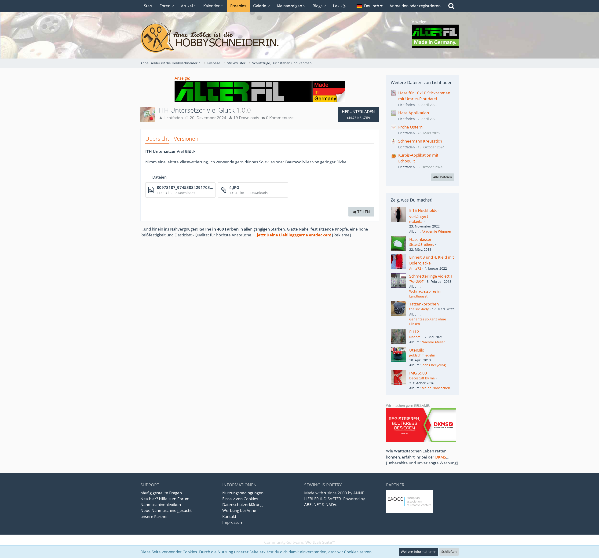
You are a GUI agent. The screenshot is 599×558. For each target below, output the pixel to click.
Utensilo (416, 350)
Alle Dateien (442, 177)
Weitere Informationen (418, 551)
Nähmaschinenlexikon (160, 504)
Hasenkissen (420, 239)
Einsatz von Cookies (240, 498)
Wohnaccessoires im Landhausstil (425, 293)
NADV (330, 504)
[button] (369, 6)
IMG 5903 (418, 373)
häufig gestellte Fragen (161, 493)
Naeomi (415, 337)
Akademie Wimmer (436, 231)
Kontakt (229, 516)
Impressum (232, 522)
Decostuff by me (422, 378)
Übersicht (157, 138)
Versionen (186, 138)
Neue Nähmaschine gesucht (166, 510)
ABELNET (312, 504)
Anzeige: (182, 78)
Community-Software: (299, 542)
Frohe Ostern (410, 127)
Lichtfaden (406, 105)
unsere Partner (154, 516)
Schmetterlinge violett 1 (431, 276)
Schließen (449, 551)
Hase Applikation (413, 112)
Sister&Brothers (421, 244)
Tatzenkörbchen (424, 304)
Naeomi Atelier (433, 342)
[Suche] (451, 6)
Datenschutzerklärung (242, 504)
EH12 (414, 331)
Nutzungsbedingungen (242, 493)
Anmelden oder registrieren (415, 5)
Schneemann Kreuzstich (420, 141)
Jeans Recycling (434, 365)
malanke (416, 221)
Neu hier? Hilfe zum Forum (165, 498)
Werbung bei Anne (239, 510)
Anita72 (415, 268)
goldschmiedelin (422, 355)
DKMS (440, 457)
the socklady (419, 309)
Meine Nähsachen (436, 388)
